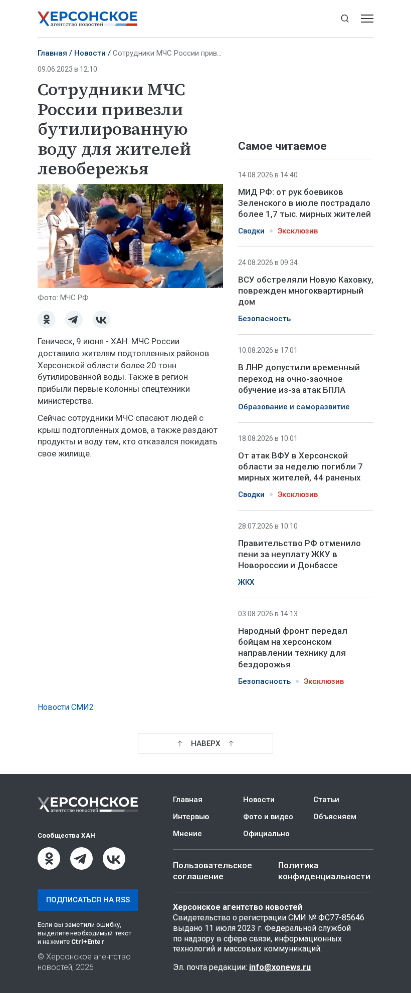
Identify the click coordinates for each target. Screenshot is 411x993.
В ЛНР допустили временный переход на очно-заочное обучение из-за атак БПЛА (299, 378)
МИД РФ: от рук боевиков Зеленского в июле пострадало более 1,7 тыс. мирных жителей (304, 203)
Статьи (326, 799)
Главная (52, 53)
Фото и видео (268, 816)
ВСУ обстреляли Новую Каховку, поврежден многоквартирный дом (305, 291)
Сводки (251, 230)
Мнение (187, 833)
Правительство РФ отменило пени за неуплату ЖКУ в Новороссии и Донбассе (299, 554)
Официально (266, 833)
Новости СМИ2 (66, 707)
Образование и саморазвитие (294, 406)
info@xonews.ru (280, 967)
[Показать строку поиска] (344, 19)
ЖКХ (246, 582)
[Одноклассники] (46, 319)
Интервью (191, 816)
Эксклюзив (298, 230)
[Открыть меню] (367, 19)
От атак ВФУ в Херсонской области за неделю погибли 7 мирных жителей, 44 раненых (300, 466)
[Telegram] (74, 319)
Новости (90, 53)
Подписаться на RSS (88, 899)
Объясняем (334, 816)
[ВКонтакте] (101, 319)
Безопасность (264, 318)
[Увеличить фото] (130, 235)
